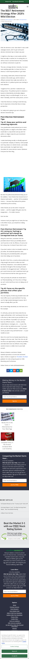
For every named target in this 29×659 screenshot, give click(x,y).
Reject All (14, 651)
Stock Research (14, 609)
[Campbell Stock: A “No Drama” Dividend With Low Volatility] (7, 436)
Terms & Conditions (14, 621)
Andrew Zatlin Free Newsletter (14, 615)
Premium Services (14, 607)
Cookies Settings (14, 646)
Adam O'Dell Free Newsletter (14, 613)
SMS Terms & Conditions (14, 623)
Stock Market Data (14, 611)
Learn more (19, 564)
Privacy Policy (14, 617)
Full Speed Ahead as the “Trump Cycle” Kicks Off (14, 503)
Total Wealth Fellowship (18, 1)
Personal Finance (23, 19)
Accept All (14, 656)
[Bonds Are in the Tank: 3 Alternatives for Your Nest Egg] (7, 417)
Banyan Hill (8, 1)
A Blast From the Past (7, 513)
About (14, 605)
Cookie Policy (14, 619)
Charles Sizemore (9, 19)
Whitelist (14, 628)
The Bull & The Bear (22, 357)
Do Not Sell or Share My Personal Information (14, 625)
